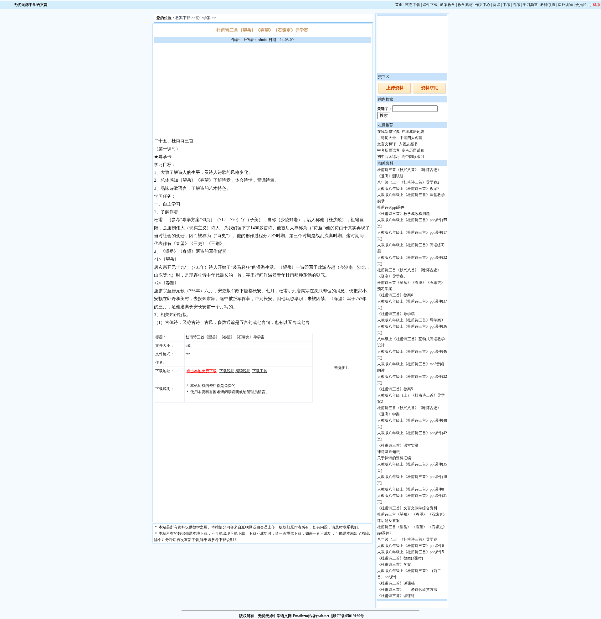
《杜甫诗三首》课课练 (396, 596)
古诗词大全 (386, 138)
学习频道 (530, 5)
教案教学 (447, 5)
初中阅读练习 (388, 156)
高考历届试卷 (413, 150)
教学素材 (465, 5)
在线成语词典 (413, 131)
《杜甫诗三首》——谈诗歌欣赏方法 (407, 589)
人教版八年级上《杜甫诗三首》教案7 (408, 188)
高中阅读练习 (413, 156)
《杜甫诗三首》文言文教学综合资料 (407, 508)
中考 (506, 5)
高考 (516, 5)
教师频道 (547, 5)
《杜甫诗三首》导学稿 (396, 314)
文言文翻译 (386, 144)
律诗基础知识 (388, 452)
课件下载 (430, 5)
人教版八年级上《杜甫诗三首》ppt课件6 (410, 546)
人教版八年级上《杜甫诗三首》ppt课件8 (410, 489)
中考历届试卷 (388, 150)
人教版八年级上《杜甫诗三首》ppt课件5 (410, 552)
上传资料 (395, 88)
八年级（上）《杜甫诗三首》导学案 (407, 539)
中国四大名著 (411, 138)
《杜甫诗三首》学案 (394, 564)
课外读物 (565, 5)
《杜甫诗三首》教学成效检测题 (403, 213)
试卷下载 (412, 5)
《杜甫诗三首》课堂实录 (398, 445)
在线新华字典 (388, 131)
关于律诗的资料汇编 (394, 458)
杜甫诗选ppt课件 (390, 207)
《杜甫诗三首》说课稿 (396, 583)
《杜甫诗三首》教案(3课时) (400, 558)
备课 (496, 5)
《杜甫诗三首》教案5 (395, 389)
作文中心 (482, 5)
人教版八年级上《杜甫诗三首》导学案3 (410, 320)
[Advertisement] (262, 90)
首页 (399, 5)
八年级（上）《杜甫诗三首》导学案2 (408, 182)
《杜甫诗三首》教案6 (395, 295)
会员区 (581, 5)
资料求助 (430, 88)
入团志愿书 (408, 144)
